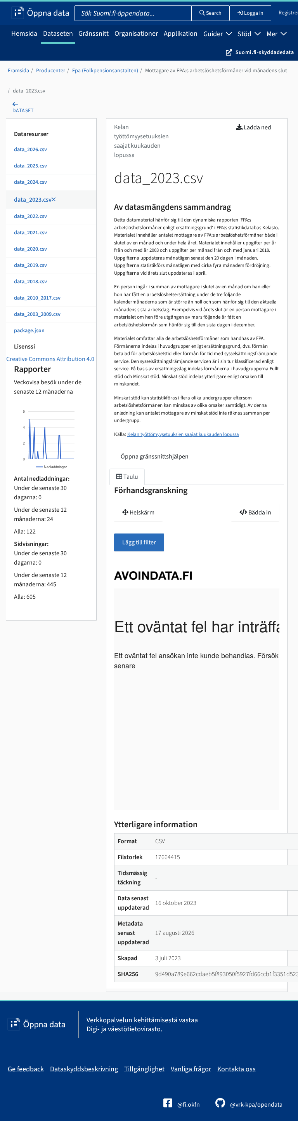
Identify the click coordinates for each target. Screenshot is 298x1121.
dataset (23, 110)
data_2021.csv (30, 233)
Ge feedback (26, 1069)
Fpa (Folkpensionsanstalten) (105, 71)
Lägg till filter (139, 542)
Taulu (130, 476)
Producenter (50, 71)
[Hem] (40, 13)
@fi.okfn (188, 1104)
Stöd (245, 34)
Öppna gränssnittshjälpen (155, 456)
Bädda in (259, 512)
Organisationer (136, 33)
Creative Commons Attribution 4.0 (50, 359)
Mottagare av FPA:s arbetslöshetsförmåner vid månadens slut (216, 71)
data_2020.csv (30, 249)
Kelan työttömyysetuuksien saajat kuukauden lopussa (183, 434)
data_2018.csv (30, 282)
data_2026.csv (30, 149)
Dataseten (58, 33)
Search (213, 13)
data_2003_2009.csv (37, 314)
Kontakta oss (236, 1069)
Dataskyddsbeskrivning (84, 1069)
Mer (273, 34)
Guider (213, 34)
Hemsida (24, 33)
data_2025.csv (30, 166)
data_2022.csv (30, 216)
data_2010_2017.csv (37, 298)
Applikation (181, 33)
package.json (29, 331)
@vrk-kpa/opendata (255, 1104)
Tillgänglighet (144, 1069)
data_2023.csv (29, 91)
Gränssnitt (93, 33)
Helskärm (141, 512)
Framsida (18, 71)
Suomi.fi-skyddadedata (265, 52)
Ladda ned (257, 127)
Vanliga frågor (191, 1069)
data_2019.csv (30, 265)
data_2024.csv (30, 182)
